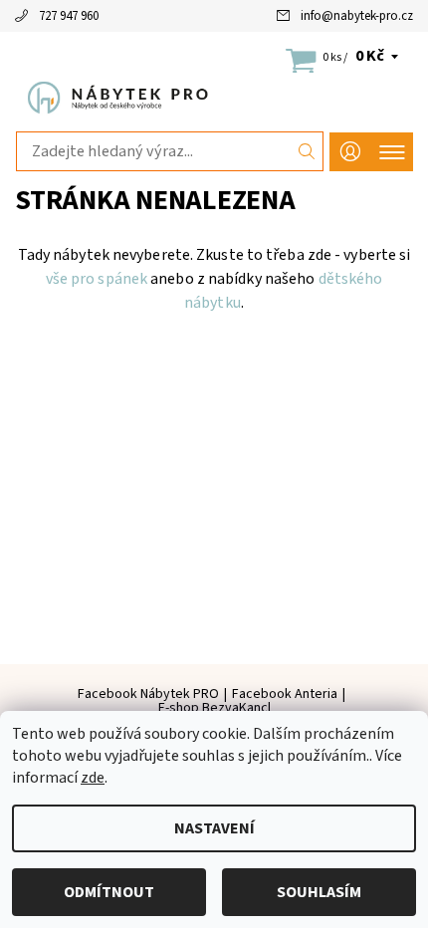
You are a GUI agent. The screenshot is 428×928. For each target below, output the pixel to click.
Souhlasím (319, 892)
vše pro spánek (96, 279)
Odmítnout (109, 892)
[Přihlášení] (350, 151)
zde (93, 778)
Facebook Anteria (284, 694)
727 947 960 (69, 16)
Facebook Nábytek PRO (148, 694)
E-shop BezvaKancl (214, 708)
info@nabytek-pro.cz (357, 16)
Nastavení (214, 828)
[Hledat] (307, 151)
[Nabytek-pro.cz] (214, 97)
